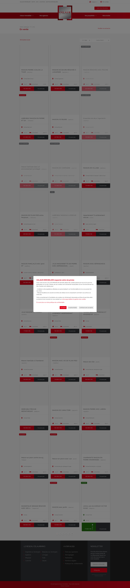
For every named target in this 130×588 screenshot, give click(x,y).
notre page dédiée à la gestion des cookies (74, 299)
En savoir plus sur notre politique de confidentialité (50, 302)
